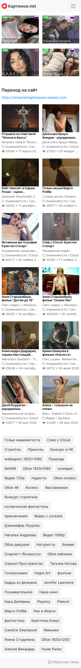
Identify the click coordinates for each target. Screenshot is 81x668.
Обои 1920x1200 (55, 639)
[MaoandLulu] (60, 62)
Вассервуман (56, 487)
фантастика (14, 620)
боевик (68, 544)
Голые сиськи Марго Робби (57, 190)
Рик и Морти (45, 611)
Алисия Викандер (20, 649)
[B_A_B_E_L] (20, 62)
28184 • (22, 151)
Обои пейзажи (60, 554)
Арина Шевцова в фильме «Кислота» (56, 352)
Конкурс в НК (61, 449)
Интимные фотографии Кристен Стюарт (19, 244)
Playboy (43, 601)
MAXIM (10, 468)
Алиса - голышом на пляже (57, 407)
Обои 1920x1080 (37, 468)
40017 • (23, 260)
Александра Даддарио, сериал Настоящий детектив (19, 354)
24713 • (62, 368)
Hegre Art (42, 573)
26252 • (24, 205)
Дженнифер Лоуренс (22, 525)
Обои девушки (17, 544)
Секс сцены (38, 146)
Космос (32, 487)
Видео (50, 418)
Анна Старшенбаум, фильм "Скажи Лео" (57, 298)
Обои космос (65, 478)
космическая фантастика (26, 506)
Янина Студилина (20, 639)
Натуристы (45, 544)
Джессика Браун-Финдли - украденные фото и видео (58, 137)
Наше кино (48, 592)
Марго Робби (16, 611)
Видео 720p (15, 478)
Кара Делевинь (17, 601)
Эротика (64, 418)
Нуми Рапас (51, 649)
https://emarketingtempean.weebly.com (34, 97)
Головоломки (16, 573)
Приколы (35, 449)
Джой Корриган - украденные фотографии (14, 408)
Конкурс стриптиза (21, 497)
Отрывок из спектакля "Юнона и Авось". (19, 135)
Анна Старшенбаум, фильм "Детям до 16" (17, 298)
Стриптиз (13, 449)
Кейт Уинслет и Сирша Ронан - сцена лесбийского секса (18, 191)
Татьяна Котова (63, 563)
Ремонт (63, 601)
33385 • (61, 422)
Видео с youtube (48, 516)
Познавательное (18, 592)
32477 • (21, 422)
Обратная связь (65, 662)
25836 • (25, 368)
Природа (56, 459)
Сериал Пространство (24, 563)
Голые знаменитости (22, 440)
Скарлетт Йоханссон (23, 554)
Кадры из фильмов (21, 582)
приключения (16, 516)
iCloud (74, 146)
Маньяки (51, 630)
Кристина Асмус (45, 620)
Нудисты (39, 478)
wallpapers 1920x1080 (23, 459)
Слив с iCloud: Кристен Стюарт (59, 244)
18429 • (24, 314)
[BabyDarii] (20, 29)
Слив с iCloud (58, 440)
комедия (65, 468)
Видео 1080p (54, 535)
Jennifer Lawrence (59, 582)
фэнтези (64, 573)
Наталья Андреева (20, 535)
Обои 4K (12, 487)
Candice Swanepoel (21, 630)
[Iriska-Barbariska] (60, 29)
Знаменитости (15, 146)
